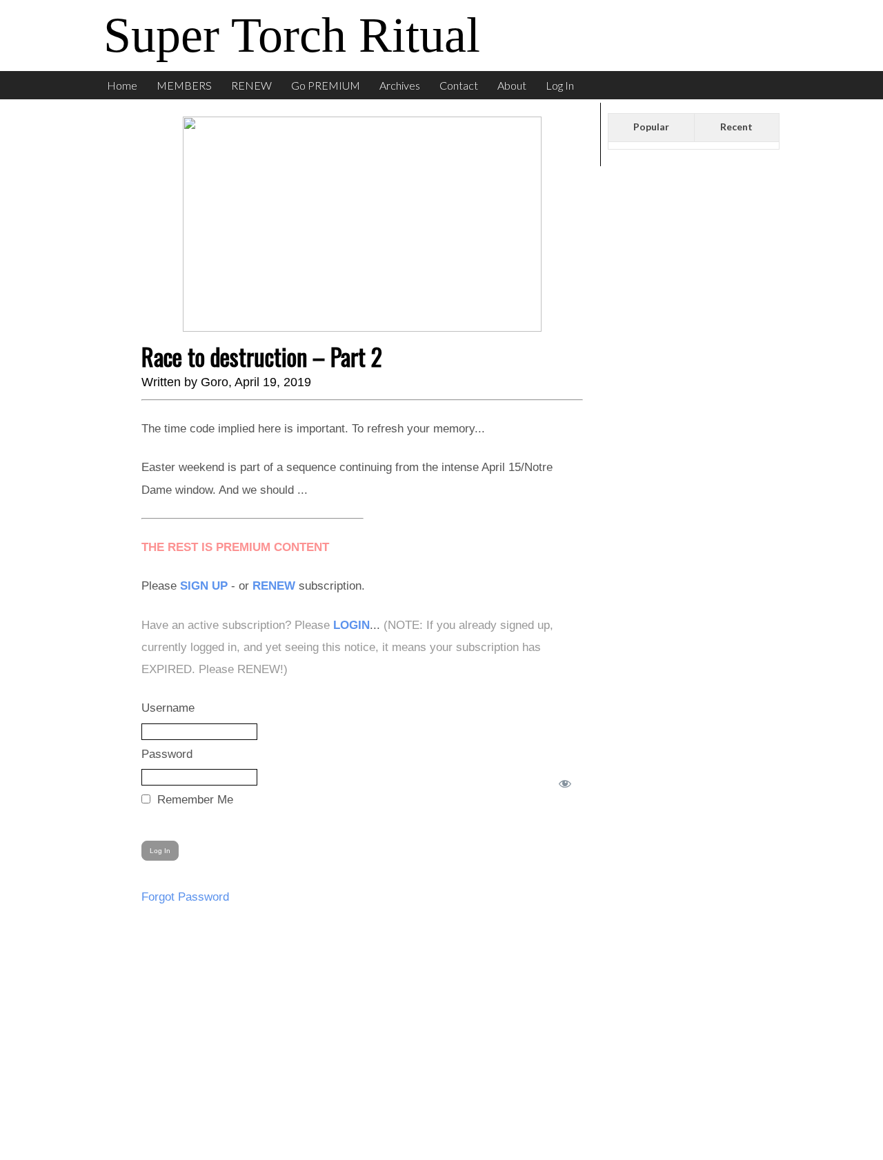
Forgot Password (185, 896)
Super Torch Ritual (291, 35)
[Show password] (562, 780)
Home (122, 85)
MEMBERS (184, 85)
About (511, 85)
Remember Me (193, 799)
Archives (399, 85)
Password (166, 754)
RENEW (251, 85)
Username (168, 707)
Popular (651, 126)
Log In (560, 85)
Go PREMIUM (325, 85)
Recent (736, 126)
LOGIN (351, 625)
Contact (458, 85)
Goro (214, 382)
